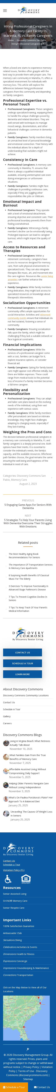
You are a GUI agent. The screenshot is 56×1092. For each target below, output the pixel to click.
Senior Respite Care (13, 907)
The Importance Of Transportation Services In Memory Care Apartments (31, 566)
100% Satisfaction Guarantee (18, 926)
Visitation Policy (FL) (13, 870)
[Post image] (6, 555)
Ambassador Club (12, 933)
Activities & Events (20, 947)
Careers (7, 723)
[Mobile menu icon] (5, 10)
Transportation (18, 974)
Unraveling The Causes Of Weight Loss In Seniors (31, 813)
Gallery (7, 716)
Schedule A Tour (11, 709)
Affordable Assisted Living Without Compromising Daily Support (27, 771)
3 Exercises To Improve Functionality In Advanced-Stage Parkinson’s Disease (28, 588)
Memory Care (19, 479)
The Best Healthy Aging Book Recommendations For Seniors (24, 555)
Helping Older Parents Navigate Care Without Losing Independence (29, 785)
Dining (12, 940)
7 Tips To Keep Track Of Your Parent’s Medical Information (28, 609)
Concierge (15, 961)
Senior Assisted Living (14, 893)
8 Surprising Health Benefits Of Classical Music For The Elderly (29, 577)
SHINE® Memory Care (15, 900)
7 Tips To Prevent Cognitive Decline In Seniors (28, 598)
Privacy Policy (31, 1067)
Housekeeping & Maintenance (26, 967)
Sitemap (28, 1079)
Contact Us (9, 702)
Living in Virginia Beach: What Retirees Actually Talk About (30, 742)
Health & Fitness (18, 954)
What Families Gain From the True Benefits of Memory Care (27, 757)
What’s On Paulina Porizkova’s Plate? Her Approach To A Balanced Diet (31, 799)
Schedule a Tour (11, 864)
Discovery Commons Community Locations (26, 695)
